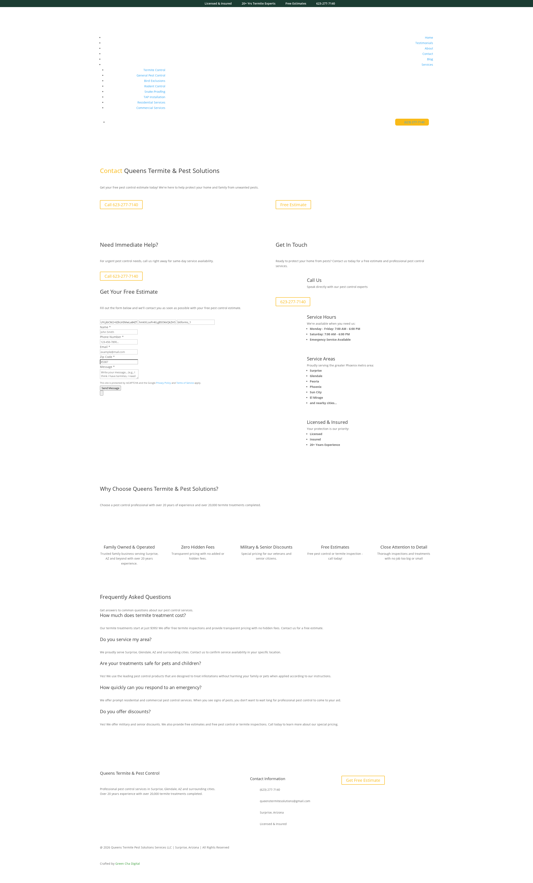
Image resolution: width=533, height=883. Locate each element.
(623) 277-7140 (414, 122)
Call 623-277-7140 (121, 204)
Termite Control (154, 70)
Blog (430, 59)
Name (105, 327)
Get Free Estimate (363, 780)
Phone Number (112, 337)
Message (107, 367)
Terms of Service (185, 382)
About (429, 48)
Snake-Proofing (154, 92)
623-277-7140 (293, 302)
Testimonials (424, 43)
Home (429, 37)
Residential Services (151, 102)
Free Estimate (293, 204)
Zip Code (107, 357)
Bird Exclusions (154, 81)
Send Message (110, 388)
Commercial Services (150, 108)
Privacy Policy (163, 382)
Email (105, 347)
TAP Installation (154, 97)
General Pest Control (151, 75)
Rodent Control (154, 86)
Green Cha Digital (127, 864)
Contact (427, 54)
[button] (178, 393)
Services (427, 65)
